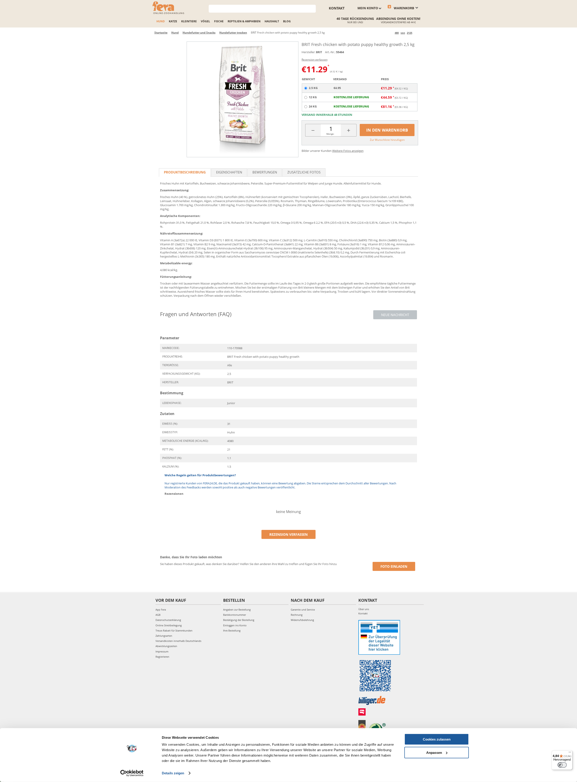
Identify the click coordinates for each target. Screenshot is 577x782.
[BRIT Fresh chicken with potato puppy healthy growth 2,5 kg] (242, 99)
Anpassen (434, 752)
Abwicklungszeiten (166, 646)
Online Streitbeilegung (169, 625)
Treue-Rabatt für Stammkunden (174, 630)
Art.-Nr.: (330, 52)
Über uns (363, 609)
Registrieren (162, 656)
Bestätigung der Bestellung (238, 620)
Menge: (330, 133)
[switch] (562, 765)
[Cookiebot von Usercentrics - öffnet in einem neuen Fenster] (132, 773)
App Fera (161, 609)
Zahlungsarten (164, 635)
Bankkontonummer (234, 614)
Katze (173, 21)
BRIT (319, 52)
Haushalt (272, 21)
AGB (158, 614)
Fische (219, 21)
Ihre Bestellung (231, 630)
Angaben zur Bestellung (237, 609)
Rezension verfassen (314, 60)
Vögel (205, 21)
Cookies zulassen (437, 739)
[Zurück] (390, 33)
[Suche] (312, 8)
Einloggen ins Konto (235, 625)
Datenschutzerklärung (168, 620)
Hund (160, 21)
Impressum (162, 651)
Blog (287, 21)
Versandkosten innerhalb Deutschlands (178, 641)
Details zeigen (173, 773)
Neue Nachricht (395, 314)
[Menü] (569, 753)
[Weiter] (416, 33)
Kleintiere (189, 21)
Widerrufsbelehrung (302, 620)
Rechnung (296, 614)
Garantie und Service (303, 609)
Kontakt (337, 8)
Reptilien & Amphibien (244, 21)
